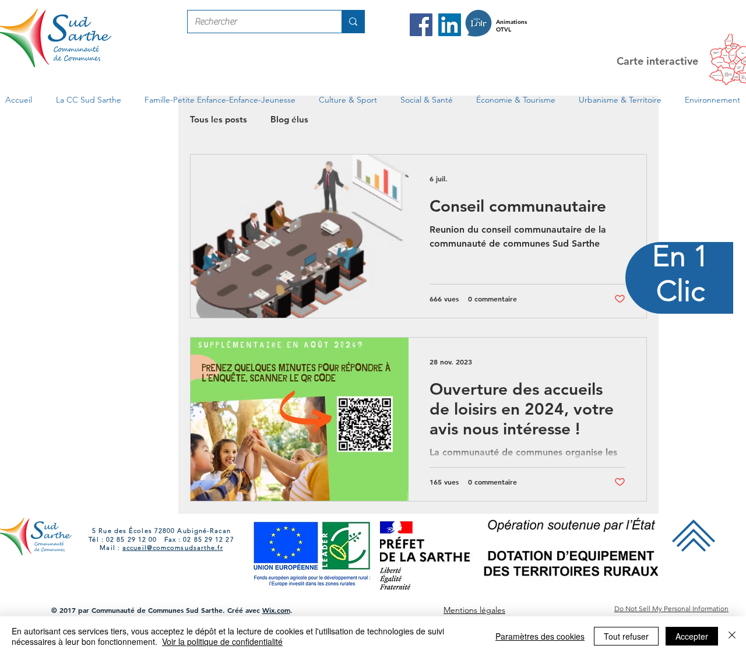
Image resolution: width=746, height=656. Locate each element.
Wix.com (276, 610)
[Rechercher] (353, 21)
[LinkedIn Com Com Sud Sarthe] (449, 24)
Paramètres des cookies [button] (540, 636)
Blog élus (289, 119)
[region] (679, 328)
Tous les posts (218, 119)
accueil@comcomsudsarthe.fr (172, 547)
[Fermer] (732, 636)
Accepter (691, 636)
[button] (88, 99)
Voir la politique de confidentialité (222, 641)
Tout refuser (626, 636)
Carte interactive (657, 61)
